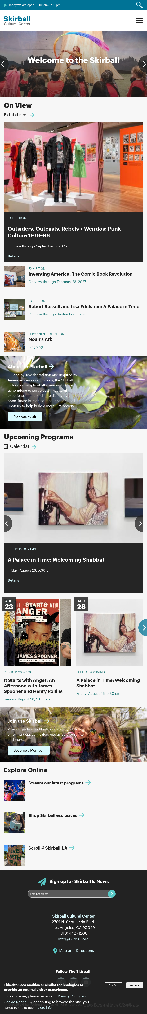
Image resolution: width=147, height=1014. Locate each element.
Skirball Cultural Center (17, 20)
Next (142, 64)
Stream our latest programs (56, 782)
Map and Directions (76, 950)
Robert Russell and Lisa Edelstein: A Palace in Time (84, 306)
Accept (134, 985)
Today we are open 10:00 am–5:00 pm (34, 5)
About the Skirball (27, 366)
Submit (112, 894)
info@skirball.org (73, 939)
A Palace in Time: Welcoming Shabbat (108, 682)
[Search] (140, 5)
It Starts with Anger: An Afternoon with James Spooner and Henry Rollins (33, 685)
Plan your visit (24, 416)
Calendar (19, 446)
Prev (4, 64)
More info (44, 1008)
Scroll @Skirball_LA (48, 847)
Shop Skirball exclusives (53, 815)
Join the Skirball (25, 721)
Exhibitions (16, 114)
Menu (139, 20)
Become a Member (28, 750)
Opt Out (113, 985)
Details (13, 256)
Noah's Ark (40, 339)
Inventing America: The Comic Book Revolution (81, 274)
